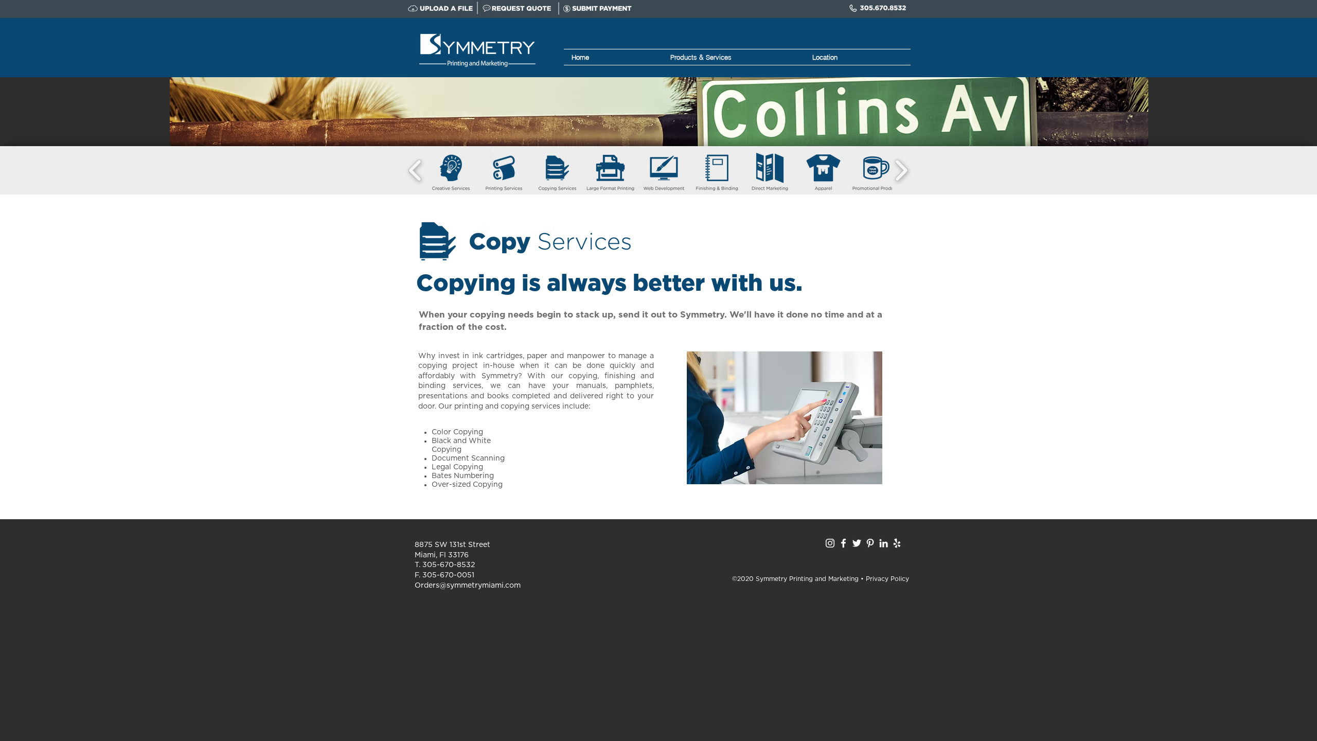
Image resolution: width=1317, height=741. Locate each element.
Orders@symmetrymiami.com (468, 585)
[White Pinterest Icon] (870, 543)
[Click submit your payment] (597, 8)
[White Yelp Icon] (897, 543)
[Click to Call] (878, 8)
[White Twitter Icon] (857, 543)
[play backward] (415, 170)
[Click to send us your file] (442, 8)
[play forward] (901, 170)
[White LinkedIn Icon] (883, 543)
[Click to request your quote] (517, 8)
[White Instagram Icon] (830, 543)
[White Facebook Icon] (843, 543)
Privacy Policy (887, 579)
